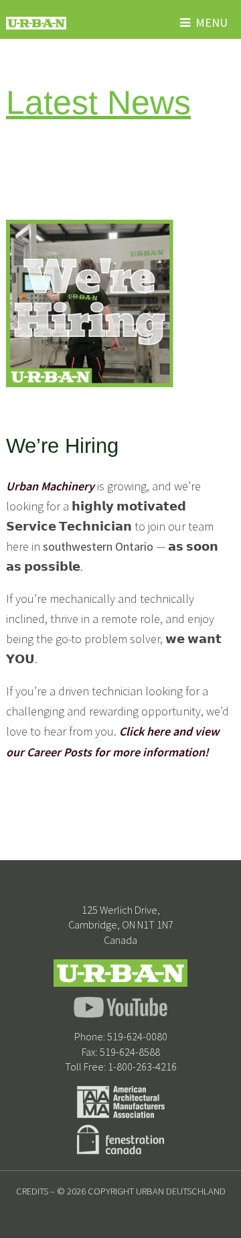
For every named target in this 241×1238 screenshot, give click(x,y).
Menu (211, 22)
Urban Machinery (50, 486)
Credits (32, 1191)
